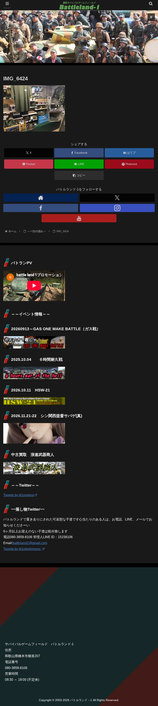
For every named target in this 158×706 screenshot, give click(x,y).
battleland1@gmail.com (30, 543)
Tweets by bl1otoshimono (22, 549)
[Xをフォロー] (117, 198)
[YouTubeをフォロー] (79, 218)
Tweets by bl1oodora (18, 495)
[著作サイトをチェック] (40, 198)
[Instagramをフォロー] (117, 208)
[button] (151, 17)
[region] (79, 36)
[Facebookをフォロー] (40, 208)
